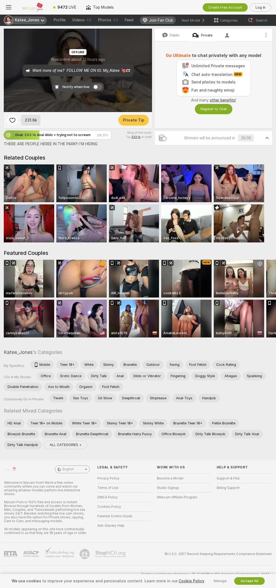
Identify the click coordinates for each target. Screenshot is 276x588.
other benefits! (223, 100)
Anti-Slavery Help (111, 526)
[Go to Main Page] (32, 7)
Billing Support (228, 488)
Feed (129, 20)
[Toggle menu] (8, 7)
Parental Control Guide (114, 516)
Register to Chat (214, 109)
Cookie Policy (191, 581)
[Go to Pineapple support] (85, 554)
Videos (81, 20)
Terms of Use (107, 488)
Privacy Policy (108, 478)
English (68, 469)
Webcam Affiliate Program (177, 497)
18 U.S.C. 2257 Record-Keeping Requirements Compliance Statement (218, 554)
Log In (260, 7)
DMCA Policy (107, 497)
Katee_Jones (18, 352)
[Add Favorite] (12, 120)
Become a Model (170, 478)
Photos (108, 20)
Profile (59, 20)
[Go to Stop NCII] (111, 554)
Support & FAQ (228, 478)
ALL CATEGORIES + (66, 445)
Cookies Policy (109, 507)
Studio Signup (168, 488)
